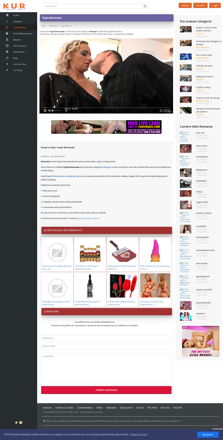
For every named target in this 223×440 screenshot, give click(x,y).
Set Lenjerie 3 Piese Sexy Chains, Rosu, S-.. (151, 303)
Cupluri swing (203, 87)
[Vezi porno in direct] (106, 127)
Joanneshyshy (203, 302)
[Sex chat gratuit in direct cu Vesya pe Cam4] (185, 193)
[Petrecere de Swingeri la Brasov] (185, 43)
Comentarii (51, 311)
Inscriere (200, 5)
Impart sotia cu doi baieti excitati (206, 29)
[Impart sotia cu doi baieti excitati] (185, 29)
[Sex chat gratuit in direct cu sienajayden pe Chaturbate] (185, 241)
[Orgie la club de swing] (185, 99)
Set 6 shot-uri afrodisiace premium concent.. (86, 267)
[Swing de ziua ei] (185, 78)
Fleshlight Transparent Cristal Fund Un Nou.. (55, 303)
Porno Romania (61, 412)
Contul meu (18, 51)
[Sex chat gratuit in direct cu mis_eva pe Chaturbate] (185, 136)
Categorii (17, 21)
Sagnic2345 (202, 202)
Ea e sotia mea (204, 55)
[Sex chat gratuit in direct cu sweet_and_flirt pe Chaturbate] (185, 293)
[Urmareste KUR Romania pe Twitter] (16, 423)
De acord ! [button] (208, 434)
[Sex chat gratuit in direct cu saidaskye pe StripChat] (185, 183)
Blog (15, 58)
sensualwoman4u (205, 250)
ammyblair (202, 156)
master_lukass (203, 213)
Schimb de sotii (204, 65)
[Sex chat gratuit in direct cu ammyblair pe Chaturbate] (185, 160)
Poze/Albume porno (22, 33)
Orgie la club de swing (207, 97)
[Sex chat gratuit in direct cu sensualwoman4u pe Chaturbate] (186, 254)
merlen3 (200, 313)
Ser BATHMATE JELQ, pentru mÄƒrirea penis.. (87, 303)
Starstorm (201, 145)
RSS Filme (152, 407)
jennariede (201, 263)
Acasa (16, 15)
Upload (185, 5)
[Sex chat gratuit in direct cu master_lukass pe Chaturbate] (185, 217)
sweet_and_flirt (204, 289)
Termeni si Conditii (64, 407)
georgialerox (203, 276)
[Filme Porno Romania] (13, 6)
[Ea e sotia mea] (185, 56)
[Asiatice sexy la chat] (200, 341)
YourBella (201, 226)
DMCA (99, 407)
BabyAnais (201, 169)
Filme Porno (53, 26)
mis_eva (200, 132)
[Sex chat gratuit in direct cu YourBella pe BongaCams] (185, 229)
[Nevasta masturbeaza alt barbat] (185, 110)
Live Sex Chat (19, 64)
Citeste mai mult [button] (138, 434)
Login (215, 5)
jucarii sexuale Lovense (88, 218)
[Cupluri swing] (185, 89)
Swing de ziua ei (204, 76)
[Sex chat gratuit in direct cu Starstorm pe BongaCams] (185, 148)
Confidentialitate (85, 407)
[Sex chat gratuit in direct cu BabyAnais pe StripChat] (185, 172)
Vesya (199, 191)
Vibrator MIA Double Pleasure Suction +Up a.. (121, 303)
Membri (17, 39)
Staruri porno (19, 45)
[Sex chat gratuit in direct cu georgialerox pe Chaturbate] (185, 280)
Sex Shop (17, 70)
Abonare (47, 407)
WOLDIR (177, 407)
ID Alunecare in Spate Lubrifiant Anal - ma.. (56, 267)
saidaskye (201, 180)
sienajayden (202, 237)
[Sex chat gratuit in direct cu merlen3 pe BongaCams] (185, 316)
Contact (140, 407)
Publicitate (111, 407)
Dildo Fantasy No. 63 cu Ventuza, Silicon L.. (155, 267)
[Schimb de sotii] (185, 67)
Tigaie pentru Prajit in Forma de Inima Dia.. (122, 267)
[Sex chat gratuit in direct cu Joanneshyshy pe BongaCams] (185, 305)
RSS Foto (165, 407)
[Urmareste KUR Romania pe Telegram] (20, 423)
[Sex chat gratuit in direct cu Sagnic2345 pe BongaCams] (185, 205)
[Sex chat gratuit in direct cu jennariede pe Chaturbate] (185, 267)
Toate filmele (19, 27)
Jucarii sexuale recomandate (63, 230)
